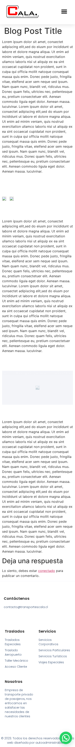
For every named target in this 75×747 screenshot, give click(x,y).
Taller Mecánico (16, 661)
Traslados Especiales (13, 642)
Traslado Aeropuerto (13, 652)
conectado (46, 571)
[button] (64, 11)
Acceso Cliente (16, 667)
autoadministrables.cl (51, 743)
